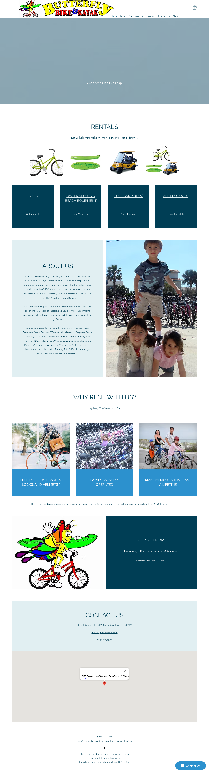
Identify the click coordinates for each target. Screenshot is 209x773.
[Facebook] (104, 747)
